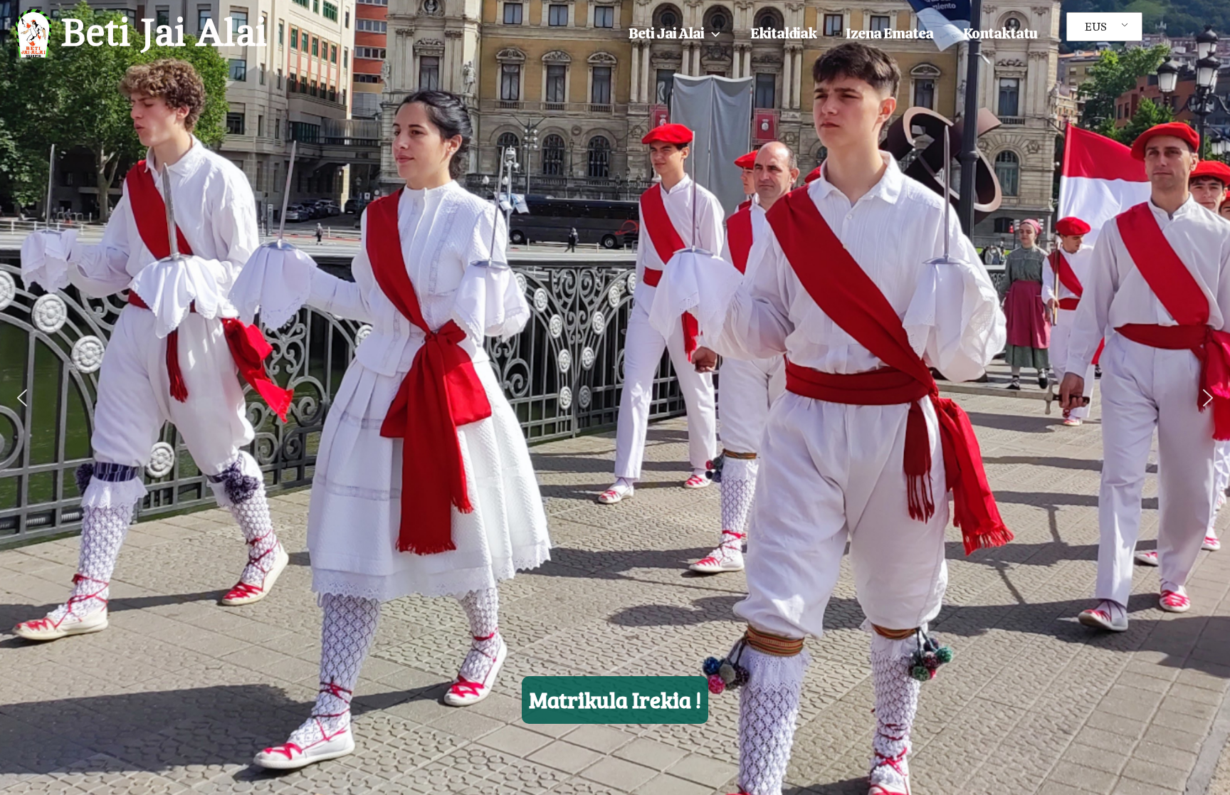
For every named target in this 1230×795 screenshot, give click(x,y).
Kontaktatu (1000, 33)
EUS (1096, 27)
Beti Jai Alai (164, 33)
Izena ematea (889, 33)
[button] (712, 33)
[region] (615, 397)
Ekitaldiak (783, 33)
